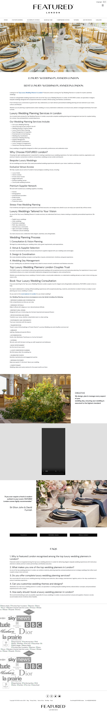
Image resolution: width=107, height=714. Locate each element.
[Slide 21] (65, 69)
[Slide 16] (56, 69)
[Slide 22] (66, 69)
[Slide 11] (48, 69)
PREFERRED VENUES (53, 535)
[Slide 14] (53, 69)
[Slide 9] (45, 69)
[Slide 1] (32, 69)
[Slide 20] (63, 69)
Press (51, 700)
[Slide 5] (38, 69)
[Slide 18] (60, 69)
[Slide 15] (55, 69)
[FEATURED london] (53, 9)
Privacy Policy (33, 700)
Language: (99, 2)
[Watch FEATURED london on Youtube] (59, 696)
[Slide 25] (71, 69)
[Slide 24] (70, 69)
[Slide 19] (61, 69)
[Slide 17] (58, 69)
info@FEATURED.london (78, 700)
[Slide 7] (42, 69)
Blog (28, 700)
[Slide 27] (75, 69)
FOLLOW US (24, 535)
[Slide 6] (40, 69)
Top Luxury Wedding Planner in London (31, 92)
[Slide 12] (50, 69)
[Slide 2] (33, 69)
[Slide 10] (47, 69)
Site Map (47, 700)
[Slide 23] (68, 69)
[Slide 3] (35, 69)
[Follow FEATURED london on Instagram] (51, 696)
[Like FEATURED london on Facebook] (47, 696)
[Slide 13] (51, 69)
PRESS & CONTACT (83, 535)
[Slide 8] (43, 69)
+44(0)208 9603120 (91, 700)
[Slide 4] (37, 69)
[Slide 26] (73, 69)
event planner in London (28, 294)
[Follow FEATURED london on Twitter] (55, 696)
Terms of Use (41, 700)
